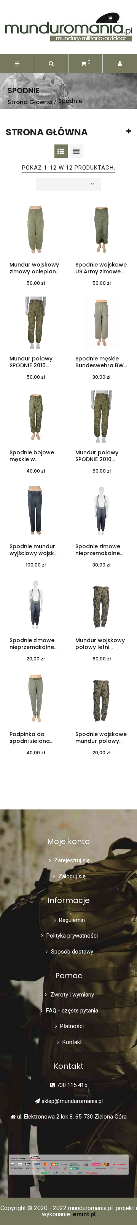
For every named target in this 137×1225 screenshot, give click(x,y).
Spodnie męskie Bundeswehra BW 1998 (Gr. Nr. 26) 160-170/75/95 (99, 369)
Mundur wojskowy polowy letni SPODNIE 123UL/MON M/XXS (100, 650)
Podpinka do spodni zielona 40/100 (30, 741)
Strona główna (47, 132)
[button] (51, 63)
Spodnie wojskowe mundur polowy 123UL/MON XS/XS (101, 741)
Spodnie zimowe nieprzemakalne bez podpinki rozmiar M (97, 557)
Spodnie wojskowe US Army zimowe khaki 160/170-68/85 (101, 275)
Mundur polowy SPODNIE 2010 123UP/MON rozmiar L (31, 369)
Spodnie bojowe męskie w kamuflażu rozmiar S (36, 463)
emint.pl (84, 1214)
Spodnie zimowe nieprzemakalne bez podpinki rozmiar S (32, 650)
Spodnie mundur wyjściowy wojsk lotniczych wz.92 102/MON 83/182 (32, 557)
